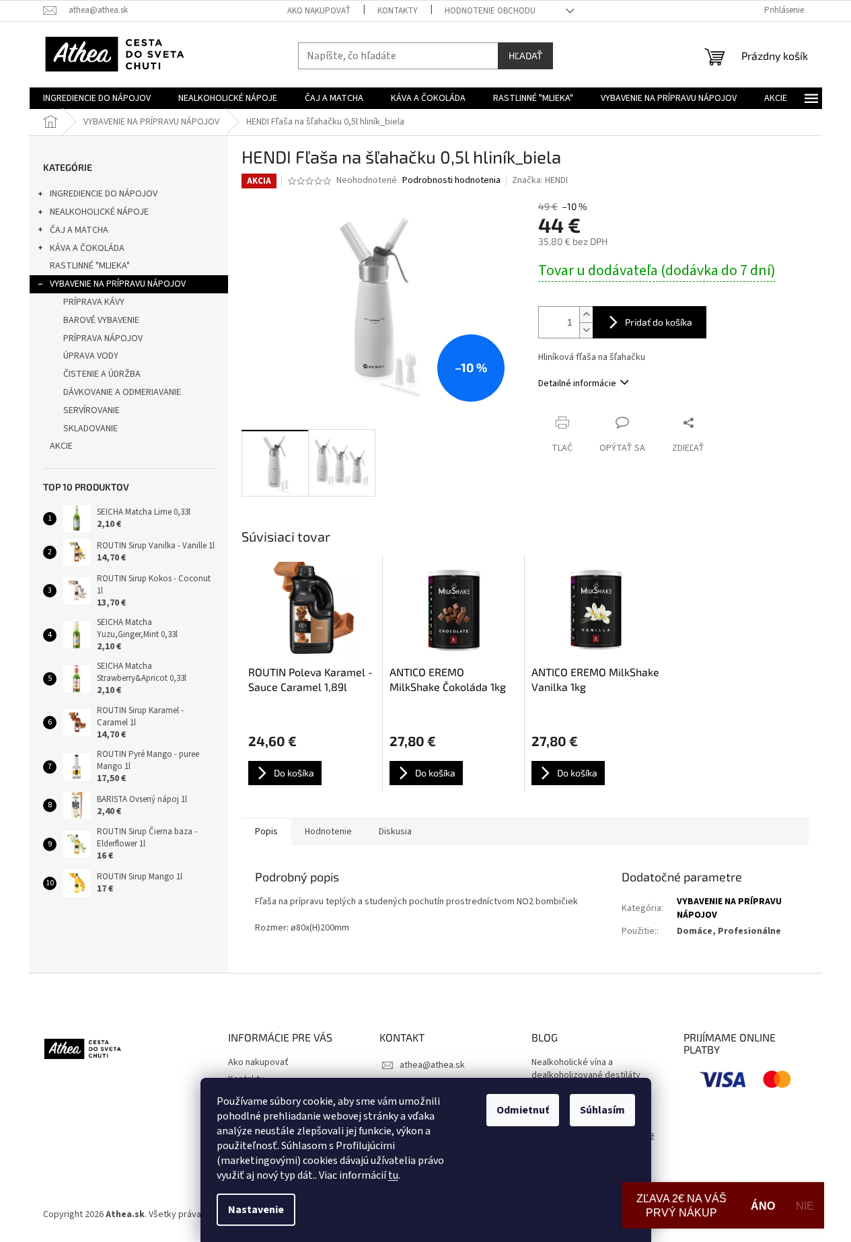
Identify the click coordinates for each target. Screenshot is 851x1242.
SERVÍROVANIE (91, 410)
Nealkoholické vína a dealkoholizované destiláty (585, 1069)
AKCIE (61, 446)
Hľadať (525, 55)
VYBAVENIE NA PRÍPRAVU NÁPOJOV (118, 284)
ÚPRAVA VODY (90, 356)
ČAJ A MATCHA (79, 230)
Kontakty (397, 11)
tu (393, 1175)
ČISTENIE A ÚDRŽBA (102, 374)
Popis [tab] (266, 831)
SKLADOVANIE (90, 428)
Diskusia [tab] (395, 831)
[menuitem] (97, 98)
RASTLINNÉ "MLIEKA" (90, 265)
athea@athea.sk (432, 1065)
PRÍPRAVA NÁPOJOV (103, 338)
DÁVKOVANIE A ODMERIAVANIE (122, 392)
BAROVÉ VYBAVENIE (101, 320)
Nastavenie (256, 1209)
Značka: (540, 180)
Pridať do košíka (658, 322)
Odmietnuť (522, 1110)
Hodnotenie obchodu (490, 11)
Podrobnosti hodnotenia (451, 180)
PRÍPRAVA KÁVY (93, 302)
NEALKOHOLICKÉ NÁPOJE (99, 212)
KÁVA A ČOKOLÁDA (87, 248)
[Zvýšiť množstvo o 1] (586, 314)
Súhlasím (602, 1110)
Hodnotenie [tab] (328, 831)
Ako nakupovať (318, 11)
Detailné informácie (577, 383)
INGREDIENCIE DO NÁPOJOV (103, 193)
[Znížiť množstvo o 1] (586, 330)
